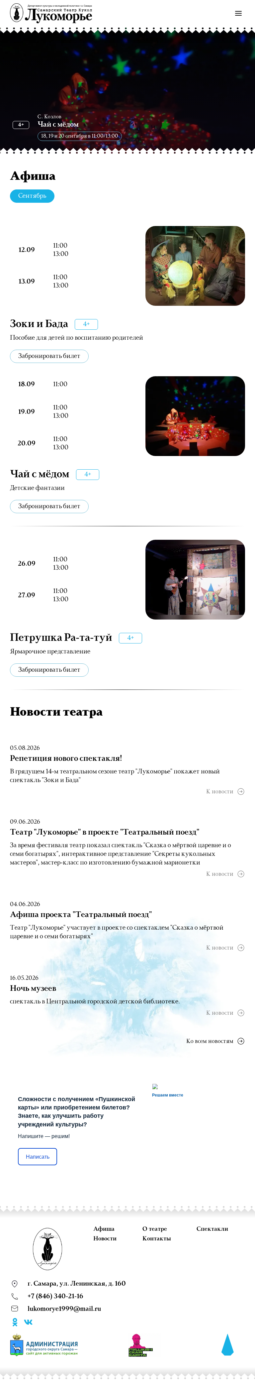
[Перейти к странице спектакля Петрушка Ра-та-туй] (195, 580)
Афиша (104, 1229)
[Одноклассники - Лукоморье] (15, 1323)
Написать (37, 1157)
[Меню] (238, 13)
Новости (105, 1239)
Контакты (156, 1239)
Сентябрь (32, 196)
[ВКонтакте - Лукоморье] (28, 1323)
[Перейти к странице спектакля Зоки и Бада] (195, 266)
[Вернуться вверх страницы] (227, 1345)
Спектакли (212, 1229)
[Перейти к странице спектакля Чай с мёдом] (195, 416)
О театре (154, 1229)
